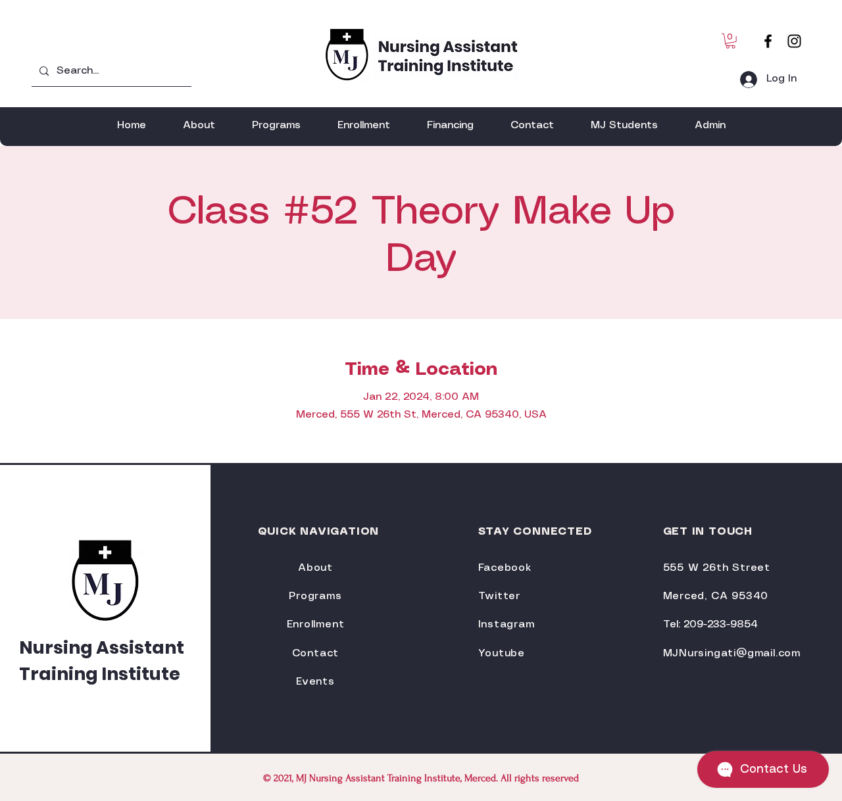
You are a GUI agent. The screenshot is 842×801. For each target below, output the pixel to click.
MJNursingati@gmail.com (732, 653)
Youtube (502, 653)
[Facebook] (768, 41)
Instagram (506, 624)
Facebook (505, 568)
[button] (730, 41)
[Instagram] (794, 41)
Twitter (499, 596)
